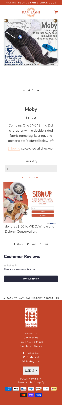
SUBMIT (42, 211)
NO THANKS (42, 215)
